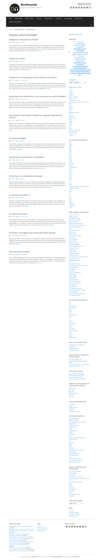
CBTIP (70, 179)
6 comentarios (21, 178)
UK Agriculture (73, 132)
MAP (70, 119)
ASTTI (70, 169)
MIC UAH (71, 391)
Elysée (70, 432)
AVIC (70, 174)
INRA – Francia (73, 118)
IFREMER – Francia (74, 112)
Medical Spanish (73, 407)
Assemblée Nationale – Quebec (77, 422)
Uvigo (70, 336)
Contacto (39, 18)
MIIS (70, 309)
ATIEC (70, 172)
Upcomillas (72, 323)
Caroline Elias (72, 234)
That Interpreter (73, 279)
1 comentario (21, 160)
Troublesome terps (74, 295)
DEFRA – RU (72, 98)
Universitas (72, 205)
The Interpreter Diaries (75, 288)
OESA (70, 125)
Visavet (71, 135)
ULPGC (71, 322)
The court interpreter (75, 283)
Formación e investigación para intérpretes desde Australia (32, 233)
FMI (70, 436)
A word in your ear (74, 215)
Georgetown (72, 306)
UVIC (70, 334)
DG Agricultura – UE (74, 100)
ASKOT (71, 165)
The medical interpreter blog (77, 290)
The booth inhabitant (75, 281)
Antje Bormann (73, 222)
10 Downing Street (74, 418)
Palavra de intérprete (75, 272)
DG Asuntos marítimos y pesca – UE (79, 102)
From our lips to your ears (76, 246)
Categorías (72, 80)
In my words (72, 250)
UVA (70, 332)
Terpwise (71, 409)
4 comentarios (21, 61)
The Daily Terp (73, 285)
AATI (70, 142)
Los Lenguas (72, 269)
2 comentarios (21, 42)
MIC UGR (71, 395)
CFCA (70, 90)
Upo (70, 327)
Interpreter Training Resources (77, 438)
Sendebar (71, 491)
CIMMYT (71, 95)
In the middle (72, 251)
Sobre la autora (29, 18)
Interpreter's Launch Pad (76, 476)
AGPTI (70, 146)
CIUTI (70, 183)
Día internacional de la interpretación (18, 537)
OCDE (70, 123)
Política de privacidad (15, 22)
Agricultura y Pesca (75, 87)
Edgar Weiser (72, 241)
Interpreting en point (75, 260)
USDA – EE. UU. (73, 133)
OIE (70, 126)
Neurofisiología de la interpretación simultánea (20, 526)
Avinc (70, 229)
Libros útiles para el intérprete (77, 379)
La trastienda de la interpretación (78, 265)
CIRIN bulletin (72, 473)
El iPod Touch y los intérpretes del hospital (25, 176)
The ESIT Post (72, 286)
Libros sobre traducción (75, 377)
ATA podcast (72, 404)
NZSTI (70, 198)
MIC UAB (71, 390)
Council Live (72, 427)
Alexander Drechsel (74, 218)
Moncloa (71, 443)
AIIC (70, 153)
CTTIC (70, 190)
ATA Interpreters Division (76, 223)
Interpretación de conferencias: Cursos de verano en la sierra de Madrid (37, 96)
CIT (70, 181)
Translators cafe (73, 350)
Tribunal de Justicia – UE (75, 366)
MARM (71, 121)
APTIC (70, 158)
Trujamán (71, 496)
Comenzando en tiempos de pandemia (18, 549)
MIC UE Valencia (73, 393)
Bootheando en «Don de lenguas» (17, 547)
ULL (70, 320)
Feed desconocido (76, 34)
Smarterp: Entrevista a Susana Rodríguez (19, 544)
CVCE (70, 429)
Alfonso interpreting (74, 220)
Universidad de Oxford (75, 459)
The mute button (73, 292)
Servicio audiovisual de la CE (77, 450)
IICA (70, 114)
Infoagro (71, 116)
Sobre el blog (18, 18)
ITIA (70, 197)
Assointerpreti (73, 167)
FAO (70, 105)
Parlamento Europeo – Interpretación (79, 364)
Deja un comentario (22, 80)
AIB (70, 148)
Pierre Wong (72, 274)
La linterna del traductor (76, 482)
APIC (70, 156)
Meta (70, 484)
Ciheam (71, 93)
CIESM (70, 91)
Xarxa (70, 207)
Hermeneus (72, 475)
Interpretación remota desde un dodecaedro (26, 157)
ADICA (70, 144)
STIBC (70, 202)
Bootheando (29, 4)
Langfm (71, 406)
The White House (73, 455)
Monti (70, 485)
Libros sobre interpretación (76, 375)
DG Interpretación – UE (75, 359)
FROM (70, 107)
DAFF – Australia (73, 97)
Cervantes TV (72, 424)
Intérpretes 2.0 (49, 18)
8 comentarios (21, 141)
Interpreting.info (73, 348)
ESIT (70, 302)
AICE (70, 149)
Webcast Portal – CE (74, 462)
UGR (70, 316)
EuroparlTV (72, 434)
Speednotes (72, 278)
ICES (70, 111)
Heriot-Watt (72, 308)
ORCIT (70, 446)
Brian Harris (72, 232)
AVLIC (70, 176)
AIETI (70, 151)
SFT (70, 200)
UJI (69, 318)
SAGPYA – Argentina (74, 130)
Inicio (10, 18)
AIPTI (70, 155)
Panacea (71, 487)
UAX (70, 313)
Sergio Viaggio (73, 276)
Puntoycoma (72, 489)
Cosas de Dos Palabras (75, 236)
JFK (70, 262)
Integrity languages (74, 253)
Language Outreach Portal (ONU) (78, 361)
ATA (70, 170)
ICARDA (71, 109)
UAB (70, 311)
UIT (70, 457)
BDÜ (70, 177)
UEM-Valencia (73, 315)
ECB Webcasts (73, 431)
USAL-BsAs (72, 329)
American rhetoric (74, 420)
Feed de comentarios (75, 514)
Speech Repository (74, 453)
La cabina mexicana (74, 264)
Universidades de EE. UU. (76, 460)
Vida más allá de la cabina (19, 252)
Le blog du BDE (73, 267)
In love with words (74, 248)
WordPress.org (73, 516)
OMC (70, 128)
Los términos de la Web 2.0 (19, 195)
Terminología (68, 18)
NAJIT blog (72, 271)
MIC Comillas (72, 388)
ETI (70, 304)
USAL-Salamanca (73, 330)
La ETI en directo (73, 439)
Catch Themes (76, 556)
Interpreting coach (74, 258)
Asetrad (71, 163)
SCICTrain (71, 448)
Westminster (72, 337)
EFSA (70, 104)
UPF (70, 325)
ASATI (70, 162)
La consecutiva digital (17, 138)
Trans (70, 492)
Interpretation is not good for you (78, 257)
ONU (70, 363)
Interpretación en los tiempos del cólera (19, 550)
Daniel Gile (72, 237)
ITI (69, 195)
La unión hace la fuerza (18, 214)
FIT (70, 193)
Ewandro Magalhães (74, 244)
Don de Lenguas (73, 239)
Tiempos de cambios (17, 59)
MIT (70, 441)
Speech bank (72, 452)
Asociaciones (78, 18)
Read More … (39, 51)
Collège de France (74, 425)
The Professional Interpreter (77, 293)
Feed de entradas (74, 512)
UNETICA (71, 204)
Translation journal (74, 494)
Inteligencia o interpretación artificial (23, 40)
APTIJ (70, 160)
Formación (58, 18)
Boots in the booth (74, 230)
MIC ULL (71, 397)
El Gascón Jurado (73, 243)
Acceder (71, 510)
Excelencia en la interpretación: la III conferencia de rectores (33, 77)
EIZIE (70, 191)
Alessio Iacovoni (73, 216)
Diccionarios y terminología (76, 373)
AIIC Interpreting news (75, 471)
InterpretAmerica (74, 255)
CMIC (70, 184)
